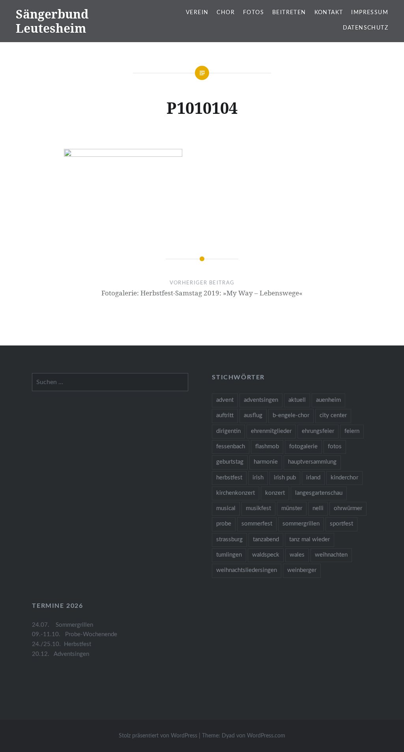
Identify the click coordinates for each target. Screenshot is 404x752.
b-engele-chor (291, 415)
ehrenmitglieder (271, 431)
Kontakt (328, 12)
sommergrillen (301, 524)
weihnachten (331, 555)
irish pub (285, 478)
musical (226, 508)
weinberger (301, 570)
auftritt (225, 415)
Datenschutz (365, 28)
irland (313, 478)
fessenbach (230, 446)
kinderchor (344, 478)
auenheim (328, 400)
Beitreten (289, 12)
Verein (197, 12)
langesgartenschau (318, 493)
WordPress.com (266, 736)
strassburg (229, 539)
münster (291, 508)
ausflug (253, 415)
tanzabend (266, 539)
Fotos (253, 12)
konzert (275, 493)
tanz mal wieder (309, 539)
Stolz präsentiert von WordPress (158, 736)
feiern (351, 431)
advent (225, 400)
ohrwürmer (348, 508)
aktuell (297, 400)
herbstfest (229, 478)
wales (297, 555)
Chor (226, 12)
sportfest (341, 524)
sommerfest (256, 524)
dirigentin (228, 431)
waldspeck (265, 555)
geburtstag (229, 462)
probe (223, 524)
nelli (318, 508)
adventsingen (261, 400)
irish (258, 478)
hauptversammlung (312, 462)
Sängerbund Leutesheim (52, 21)
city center (333, 415)
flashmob (267, 446)
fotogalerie (303, 446)
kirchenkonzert (235, 493)
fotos (335, 446)
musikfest (258, 508)
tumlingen (229, 555)
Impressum (369, 12)
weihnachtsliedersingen (246, 570)
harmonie (266, 462)
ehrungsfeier (318, 431)
